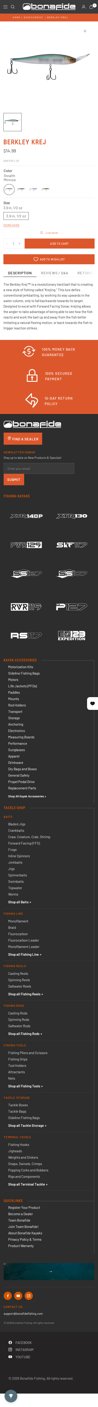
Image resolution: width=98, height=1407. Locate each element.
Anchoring (15, 724)
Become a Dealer (20, 1214)
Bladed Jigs (16, 824)
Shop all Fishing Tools (24, 1086)
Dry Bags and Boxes (22, 769)
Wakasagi (21, 189)
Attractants (16, 1072)
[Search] (12, 6)
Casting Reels (18, 973)
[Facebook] (8, 1296)
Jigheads (15, 1151)
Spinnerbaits (17, 875)
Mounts (13, 699)
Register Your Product (24, 1207)
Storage (14, 718)
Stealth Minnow (9, 189)
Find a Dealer (25, 439)
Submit (14, 480)
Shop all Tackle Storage (26, 1125)
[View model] (26, 516)
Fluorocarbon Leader (23, 940)
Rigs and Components (24, 1176)
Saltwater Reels (19, 986)
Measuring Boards (21, 737)
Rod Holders (17, 705)
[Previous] (14, 67)
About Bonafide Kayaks (25, 1233)
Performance (17, 743)
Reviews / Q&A (54, 273)
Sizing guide (11, 224)
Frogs (12, 849)
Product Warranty (21, 1246)
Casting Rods (17, 1013)
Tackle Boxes (18, 1105)
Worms (13, 894)
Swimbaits (16, 881)
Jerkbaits (15, 862)
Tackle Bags (17, 1111)
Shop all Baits (18, 902)
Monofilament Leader (23, 947)
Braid (12, 927)
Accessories (33, 17)
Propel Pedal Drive (21, 782)
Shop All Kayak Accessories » (27, 796)
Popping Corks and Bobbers (28, 1170)
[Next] (84, 67)
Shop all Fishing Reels (24, 994)
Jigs (11, 869)
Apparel (13, 756)
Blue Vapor (33, 189)
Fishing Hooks (18, 1145)
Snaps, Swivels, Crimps (25, 1164)
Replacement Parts (22, 788)
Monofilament (18, 921)
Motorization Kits (20, 667)
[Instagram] (29, 1296)
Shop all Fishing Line (23, 954)
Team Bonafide (19, 1220)
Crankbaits (16, 830)
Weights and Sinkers (23, 1157)
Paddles (14, 692)
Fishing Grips (17, 1059)
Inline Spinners (19, 856)
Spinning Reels (19, 980)
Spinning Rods (18, 1019)
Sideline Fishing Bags (24, 673)
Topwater (15, 888)
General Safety (18, 775)
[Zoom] (85, 31)
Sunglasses (16, 750)
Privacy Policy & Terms (24, 1239)
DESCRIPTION (20, 273)
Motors (13, 680)
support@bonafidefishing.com (23, 1313)
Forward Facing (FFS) (24, 843)
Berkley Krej (57, 17)
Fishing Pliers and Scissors (27, 1053)
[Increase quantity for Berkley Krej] (19, 243)
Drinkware (15, 762)
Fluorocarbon (18, 934)
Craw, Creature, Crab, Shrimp (29, 837)
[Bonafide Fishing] (32, 424)
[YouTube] (18, 1296)
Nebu (46, 189)
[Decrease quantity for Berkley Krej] (7, 243)
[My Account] (83, 6)
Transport (15, 711)
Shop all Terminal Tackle (26, 1184)
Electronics (16, 731)
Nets (11, 1078)
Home (17, 17)
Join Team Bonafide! (23, 1227)
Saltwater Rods (19, 1026)
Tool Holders (17, 1065)
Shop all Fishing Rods (23, 1034)
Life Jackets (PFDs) (22, 686)
